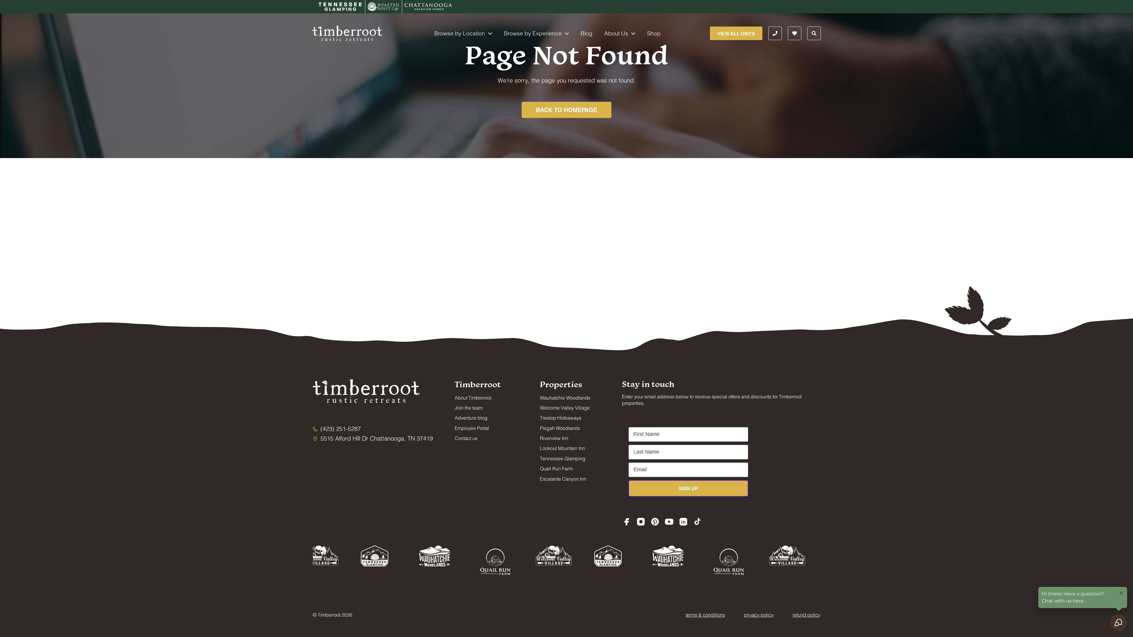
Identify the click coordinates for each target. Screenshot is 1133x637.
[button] (488, 33)
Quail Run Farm (556, 468)
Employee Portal (472, 428)
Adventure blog (471, 418)
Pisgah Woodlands (560, 428)
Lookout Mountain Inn (562, 448)
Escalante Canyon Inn (563, 479)
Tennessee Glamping (562, 458)
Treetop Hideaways (560, 418)
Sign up (688, 488)
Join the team (469, 408)
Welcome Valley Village (565, 408)
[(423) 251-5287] (337, 428)
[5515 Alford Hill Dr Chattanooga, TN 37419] (373, 438)
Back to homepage (566, 109)
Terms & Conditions (705, 615)
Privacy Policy (759, 615)
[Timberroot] (347, 32)
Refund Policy (806, 615)
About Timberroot (473, 397)
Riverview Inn (554, 438)
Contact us (466, 438)
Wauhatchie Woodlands (565, 397)
